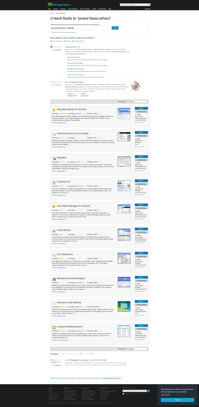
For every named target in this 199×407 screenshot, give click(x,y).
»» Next (91, 354)
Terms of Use (53, 399)
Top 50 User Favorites (70, 395)
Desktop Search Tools (62, 340)
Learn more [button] (165, 394)
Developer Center (105, 393)
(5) (84, 307)
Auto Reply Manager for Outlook (73, 206)
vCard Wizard (64, 230)
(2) (84, 186)
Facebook (103, 399)
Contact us (52, 393)
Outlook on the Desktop (69, 302)
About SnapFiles (54, 395)
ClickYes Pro (63, 181)
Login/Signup (104, 395)
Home (51, 13)
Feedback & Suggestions (108, 391)
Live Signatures (65, 254)
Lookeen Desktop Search (70, 326)
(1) (84, 113)
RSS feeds (103, 397)
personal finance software (111, 378)
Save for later (140, 122)
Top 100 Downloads (88, 395)
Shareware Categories (88, 393)
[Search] (148, 4)
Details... (141, 108)
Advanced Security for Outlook (73, 133)
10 (86, 354)
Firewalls (68, 41)
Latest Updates (86, 397)
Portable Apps (68, 397)
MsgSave (61, 157)
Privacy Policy (53, 397)
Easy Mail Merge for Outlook (71, 109)
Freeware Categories (88, 391)
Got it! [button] (177, 400)
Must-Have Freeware (70, 399)
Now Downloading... (88, 399)
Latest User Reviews (70, 393)
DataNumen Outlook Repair (71, 278)
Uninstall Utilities (79, 41)
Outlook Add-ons (61, 122)
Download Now (141, 111)
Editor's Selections (69, 391)
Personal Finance (58, 41)
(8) (84, 331)
